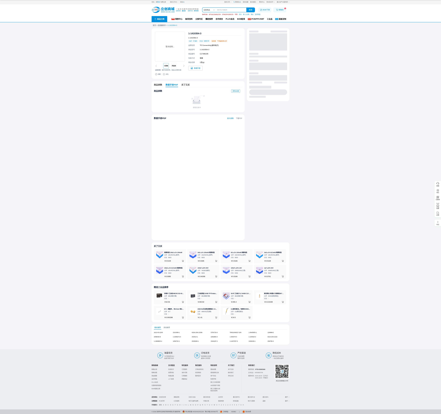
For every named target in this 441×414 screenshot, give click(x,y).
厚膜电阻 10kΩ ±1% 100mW (173, 252)
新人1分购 (246, 14)
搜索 (250, 10)
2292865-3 (214, 337)
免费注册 (163, 2)
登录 (158, 2)
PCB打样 (162, 401)
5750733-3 (214, 332)
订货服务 (184, 369)
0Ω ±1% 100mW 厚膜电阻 (239, 252)
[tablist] (220, 327)
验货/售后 (198, 372)
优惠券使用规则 (156, 385)
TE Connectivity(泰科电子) (209, 45)
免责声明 (213, 379)
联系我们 (230, 372)
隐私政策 (213, 369)
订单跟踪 (184, 376)
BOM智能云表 (156, 389)
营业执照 (248, 412)
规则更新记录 (215, 372)
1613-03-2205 (158, 332)
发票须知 (171, 372)
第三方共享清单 (215, 382)
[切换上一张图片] (156, 66)
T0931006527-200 (235, 332)
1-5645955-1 (253, 332)
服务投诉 (198, 376)
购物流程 (154, 372)
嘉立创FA (265, 397)
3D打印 (220, 397)
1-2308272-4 (177, 337)
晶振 (264, 401)
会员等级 (154, 379)
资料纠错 (235, 91)
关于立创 (230, 369)
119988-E (271, 332)
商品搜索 (154, 376)
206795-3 (271, 341)
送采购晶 (257, 14)
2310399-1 (176, 332)
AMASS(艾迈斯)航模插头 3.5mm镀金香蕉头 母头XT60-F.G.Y (216, 309)
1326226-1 (252, 341)
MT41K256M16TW (215, 14)
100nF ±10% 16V (236, 268)
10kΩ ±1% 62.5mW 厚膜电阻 (173, 268)
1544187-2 (214, 341)
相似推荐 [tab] (157, 327)
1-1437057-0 (234, 341)
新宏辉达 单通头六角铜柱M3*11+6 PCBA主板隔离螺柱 (281, 293)
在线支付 (171, 369)
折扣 (240, 14)
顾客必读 (154, 369)
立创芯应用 (162, 397)
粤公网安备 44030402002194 (194, 412)
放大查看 (230, 118)
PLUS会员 (155, 382)
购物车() (238, 2)
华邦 (236, 14)
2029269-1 (195, 341)
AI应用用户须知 (215, 385)
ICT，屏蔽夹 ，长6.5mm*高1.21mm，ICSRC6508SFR (181, 309)
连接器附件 (162, 25)
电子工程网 (251, 401)
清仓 (252, 14)
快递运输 (171, 376)
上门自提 (171, 379)
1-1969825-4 (158, 341)
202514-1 (195, 337)
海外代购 (184, 372)
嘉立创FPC (236, 397)
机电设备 (236, 401)
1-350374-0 (233, 337)
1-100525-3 (252, 337)
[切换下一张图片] (183, 66)
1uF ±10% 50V (268, 268)
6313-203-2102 (272, 337)
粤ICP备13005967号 (211, 412)
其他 (160, 405)
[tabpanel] (220, 338)
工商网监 (225, 412)
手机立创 (230, 376)
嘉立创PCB (251, 397)
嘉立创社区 (206, 397)
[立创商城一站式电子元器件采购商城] (175, 10)
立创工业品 (192, 397)
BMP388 (205, 14)
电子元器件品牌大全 (195, 401)
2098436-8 (157, 337)
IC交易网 (176, 401)
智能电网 (221, 401)
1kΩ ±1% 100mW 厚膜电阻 (206, 252)
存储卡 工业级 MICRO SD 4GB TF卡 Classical (178, 293)
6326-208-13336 (197, 332)
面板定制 (176, 397)
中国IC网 (206, 401)
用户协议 (213, 376)
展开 (286, 397)
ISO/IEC (233, 412)
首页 (154, 25)
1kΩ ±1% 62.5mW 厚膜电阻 (273, 252)
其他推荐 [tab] (167, 327)
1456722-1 (176, 341)
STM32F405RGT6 (227, 14)
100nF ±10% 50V (203, 268)
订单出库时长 (199, 369)
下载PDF (239, 118)
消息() (182, 2)
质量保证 (184, 379)
